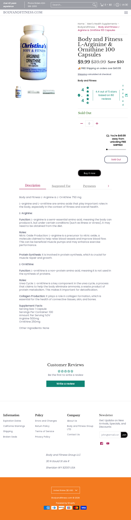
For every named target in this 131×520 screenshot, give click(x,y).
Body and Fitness (87, 80)
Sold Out (116, 159)
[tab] (32, 186)
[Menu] (126, 13)
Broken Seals (10, 436)
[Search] (94, 4)
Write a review (66, 384)
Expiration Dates (12, 420)
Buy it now (89, 173)
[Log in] (117, 5)
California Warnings (14, 426)
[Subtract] (81, 123)
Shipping (82, 74)
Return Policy (42, 426)
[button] (101, 443)
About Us (72, 420)
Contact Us (73, 434)
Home (81, 23)
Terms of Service (44, 431)
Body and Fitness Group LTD (80, 427)
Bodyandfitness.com (22, 12)
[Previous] (5, 52)
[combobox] (71, 4)
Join (124, 434)
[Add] (97, 123)
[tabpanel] (65, 261)
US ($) (125, 4)
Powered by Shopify (65, 503)
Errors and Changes (46, 420)
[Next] (61, 52)
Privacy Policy (42, 436)
